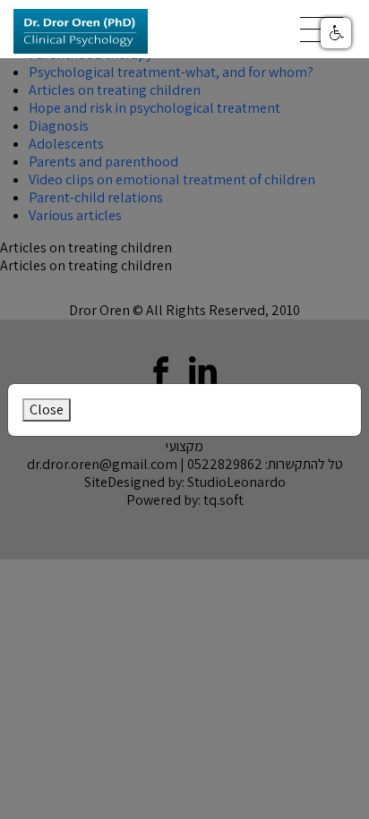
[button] (336, 33)
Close (47, 409)
